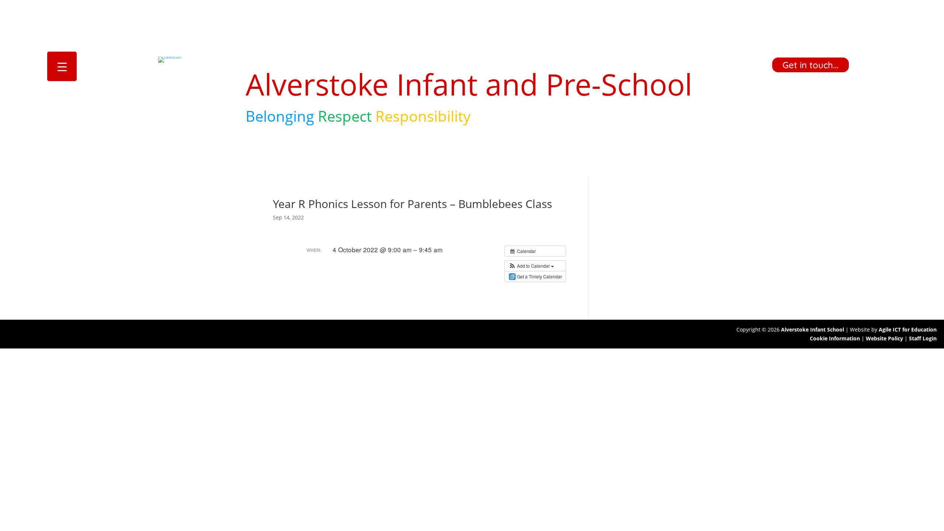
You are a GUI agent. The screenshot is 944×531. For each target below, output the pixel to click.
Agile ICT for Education (908, 329)
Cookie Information (835, 338)
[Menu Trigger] (62, 66)
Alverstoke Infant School (812, 329)
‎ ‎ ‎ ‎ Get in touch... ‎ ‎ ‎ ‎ (810, 64)
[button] (531, 266)
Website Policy (884, 338)
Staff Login (923, 338)
